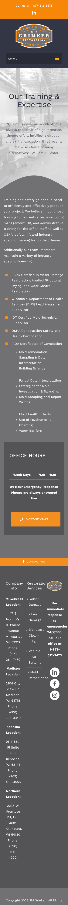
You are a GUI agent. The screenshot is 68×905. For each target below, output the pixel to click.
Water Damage (34, 601)
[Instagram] (55, 695)
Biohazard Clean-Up (34, 635)
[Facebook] (55, 684)
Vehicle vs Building (34, 656)
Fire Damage (34, 617)
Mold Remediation (34, 675)
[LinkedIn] (55, 672)
